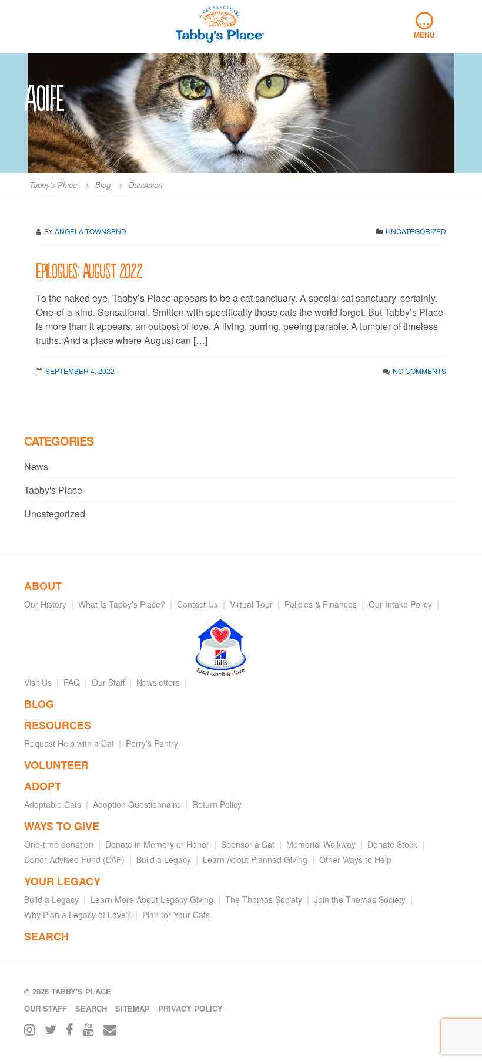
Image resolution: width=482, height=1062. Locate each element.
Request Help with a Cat (69, 743)
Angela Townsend (90, 231)
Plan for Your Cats (176, 915)
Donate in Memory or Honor (157, 844)
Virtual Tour (251, 604)
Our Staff (108, 682)
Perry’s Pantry (152, 743)
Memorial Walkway (321, 844)
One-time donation (58, 844)
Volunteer (56, 765)
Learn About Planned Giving (255, 859)
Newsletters (158, 682)
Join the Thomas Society (360, 899)
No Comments (419, 371)
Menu (424, 26)
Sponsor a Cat (248, 844)
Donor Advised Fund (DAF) (74, 859)
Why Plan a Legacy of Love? (77, 915)
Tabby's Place (53, 490)
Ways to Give (61, 826)
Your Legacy (62, 881)
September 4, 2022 (80, 371)
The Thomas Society (263, 899)
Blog (39, 704)
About (43, 586)
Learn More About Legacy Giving (152, 899)
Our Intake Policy (400, 604)
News (36, 466)
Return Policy (217, 804)
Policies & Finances (320, 604)
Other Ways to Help (355, 859)
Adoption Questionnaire (136, 804)
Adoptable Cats (52, 804)
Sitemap (132, 1008)
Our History (45, 604)
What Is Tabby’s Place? (121, 604)
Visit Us (38, 682)
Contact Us (197, 604)
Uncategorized (416, 231)
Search (46, 936)
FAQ (71, 682)
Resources (57, 725)
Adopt (42, 786)
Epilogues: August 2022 (89, 269)
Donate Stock (392, 844)
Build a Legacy (163, 859)
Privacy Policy (190, 1008)
